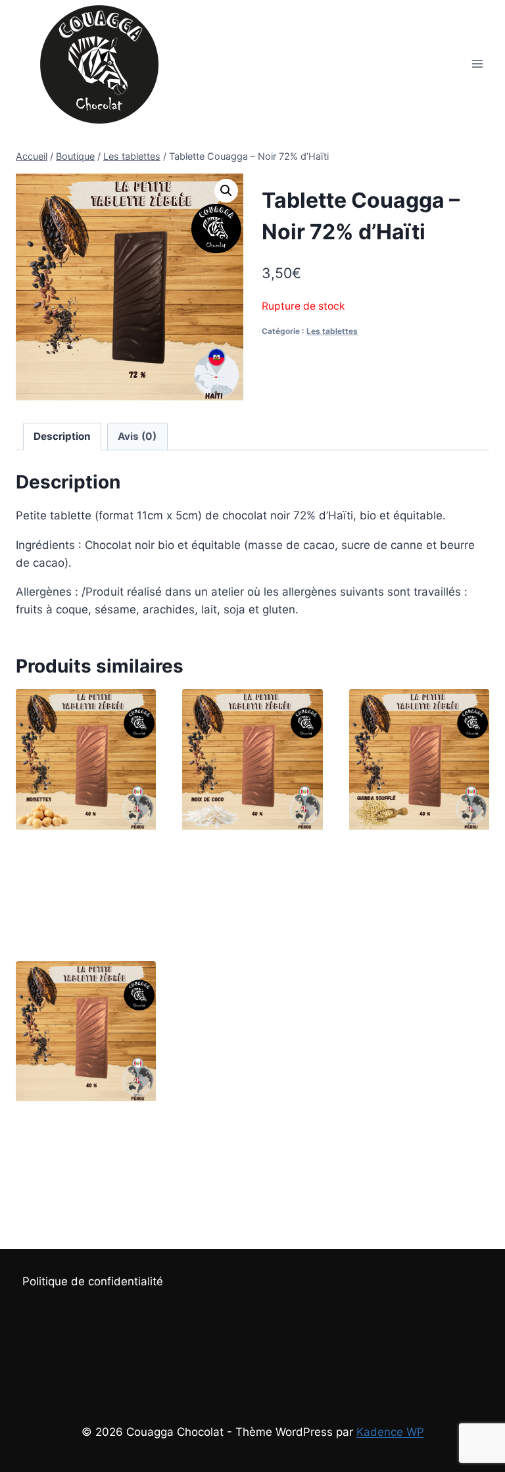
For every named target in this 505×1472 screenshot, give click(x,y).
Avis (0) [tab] (137, 436)
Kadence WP (390, 1431)
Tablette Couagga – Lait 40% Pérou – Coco (251, 870)
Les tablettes (332, 331)
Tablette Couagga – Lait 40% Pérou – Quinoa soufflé (418, 870)
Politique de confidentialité (92, 1281)
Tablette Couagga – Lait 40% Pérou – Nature (85, 1141)
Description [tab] (62, 436)
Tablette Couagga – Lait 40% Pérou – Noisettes (85, 870)
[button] (226, 190)
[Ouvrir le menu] (477, 63)
